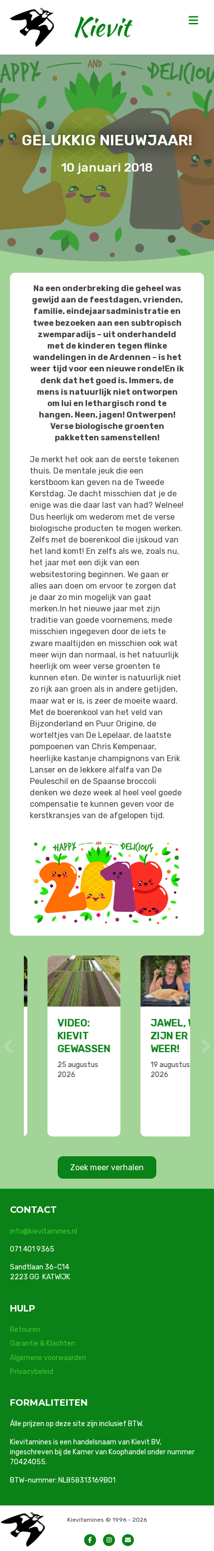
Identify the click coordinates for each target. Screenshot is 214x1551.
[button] (8, 1046)
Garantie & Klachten (42, 1343)
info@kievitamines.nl (43, 1231)
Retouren (25, 1329)
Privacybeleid (31, 1372)
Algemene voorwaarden (48, 1358)
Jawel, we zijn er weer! (154, 1036)
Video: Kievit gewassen (62, 1036)
